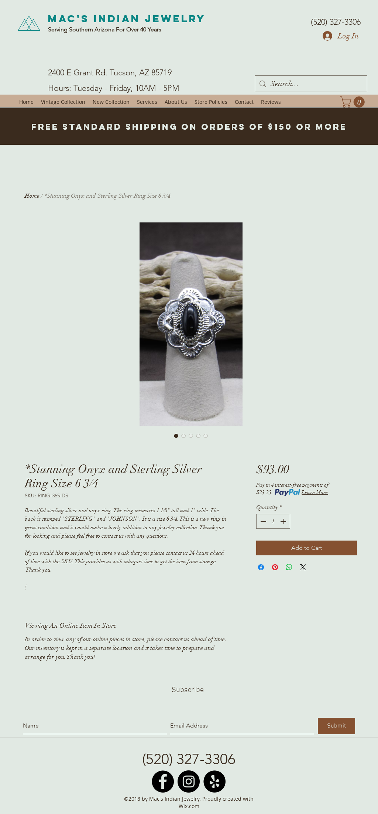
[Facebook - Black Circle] (163, 781)
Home (32, 196)
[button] (353, 102)
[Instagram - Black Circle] (189, 781)
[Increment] (284, 521)
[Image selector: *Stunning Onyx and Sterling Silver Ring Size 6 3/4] (176, 435)
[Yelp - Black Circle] (214, 781)
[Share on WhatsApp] (289, 567)
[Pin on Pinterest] (275, 567)
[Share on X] (303, 567)
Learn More (315, 492)
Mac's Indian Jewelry (127, 18)
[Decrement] (262, 521)
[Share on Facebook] (261, 567)
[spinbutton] (273, 521)
